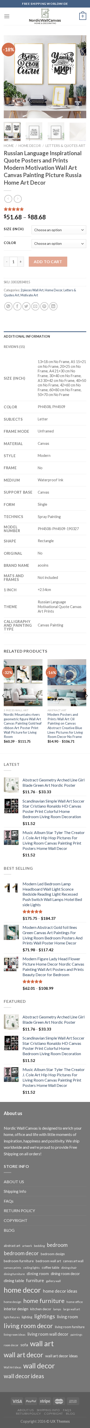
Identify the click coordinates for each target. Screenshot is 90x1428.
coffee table (50, 1267)
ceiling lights (31, 1267)
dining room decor (65, 1274)
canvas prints (12, 1267)
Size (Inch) (14, 229)
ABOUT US (14, 1181)
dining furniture (14, 1274)
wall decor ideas (24, 1375)
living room (67, 1316)
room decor (11, 1345)
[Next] (78, 76)
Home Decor (29, 146)
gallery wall (53, 1281)
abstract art (12, 1246)
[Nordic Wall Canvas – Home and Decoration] (45, 16)
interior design (16, 1308)
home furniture (43, 1300)
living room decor (28, 1325)
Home (9, 146)
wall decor (39, 1365)
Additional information (27, 336)
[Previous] (11, 76)
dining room (38, 1273)
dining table (14, 1280)
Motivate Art (29, 295)
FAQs (9, 1201)
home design (12, 1302)
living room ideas (15, 1334)
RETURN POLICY (19, 1210)
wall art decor (23, 1355)
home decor (22, 1289)
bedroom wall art (48, 1261)
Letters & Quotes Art (66, 146)
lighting (27, 1317)
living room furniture (69, 1327)
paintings (76, 1334)
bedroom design (53, 1254)
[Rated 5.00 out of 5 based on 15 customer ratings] (45, 209)
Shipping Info (15, 1191)
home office (74, 1302)
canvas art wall (73, 1261)
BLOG (9, 1230)
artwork (27, 1245)
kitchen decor (40, 1309)
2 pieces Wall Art (32, 290)
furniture (35, 1280)
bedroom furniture (19, 1261)
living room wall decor (48, 1334)
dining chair (69, 1268)
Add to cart (48, 261)
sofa (24, 1344)
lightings (44, 1316)
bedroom (57, 1245)
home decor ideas (60, 1291)
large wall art (71, 1309)
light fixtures (12, 1317)
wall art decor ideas (61, 1356)
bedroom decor (21, 1253)
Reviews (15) (14, 347)
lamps (57, 1309)
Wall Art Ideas (12, 1367)
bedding (39, 1246)
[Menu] (7, 16)
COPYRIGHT (16, 1220)
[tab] (45, 336)
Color (10, 243)
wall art (42, 1343)
